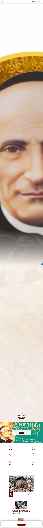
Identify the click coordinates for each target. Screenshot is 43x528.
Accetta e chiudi (21, 524)
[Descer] (1, 318)
